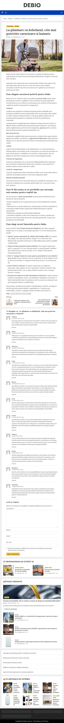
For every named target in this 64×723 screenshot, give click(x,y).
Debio (32, 5)
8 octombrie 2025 (20, 632)
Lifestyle (17, 26)
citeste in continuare (10, 609)
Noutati (6, 597)
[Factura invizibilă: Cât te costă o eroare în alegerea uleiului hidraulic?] (32, 592)
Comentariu (10, 509)
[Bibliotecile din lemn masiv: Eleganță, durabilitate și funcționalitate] (47, 700)
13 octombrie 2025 (20, 620)
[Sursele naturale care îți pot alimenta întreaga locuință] (27, 700)
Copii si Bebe (10, 26)
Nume (8, 530)
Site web (8, 542)
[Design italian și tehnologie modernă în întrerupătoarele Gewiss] (8, 641)
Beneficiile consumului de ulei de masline (22, 570)
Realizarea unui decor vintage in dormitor (15, 667)
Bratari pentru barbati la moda (52, 570)
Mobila (54, 697)
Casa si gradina (56, 695)
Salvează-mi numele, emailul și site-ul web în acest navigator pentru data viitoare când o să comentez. (30, 549)
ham (20, 293)
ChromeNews (37, 721)
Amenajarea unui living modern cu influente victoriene (19, 653)
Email (8, 536)
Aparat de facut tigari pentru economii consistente (18, 672)
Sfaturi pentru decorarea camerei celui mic (16, 658)
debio (8, 37)
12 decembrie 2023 (50, 573)
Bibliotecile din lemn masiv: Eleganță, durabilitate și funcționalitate (58, 705)
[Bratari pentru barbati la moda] (38, 570)
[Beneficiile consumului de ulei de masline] (8, 570)
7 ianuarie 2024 (20, 573)
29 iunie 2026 (13, 603)
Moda (50, 567)
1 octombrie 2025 (20, 643)
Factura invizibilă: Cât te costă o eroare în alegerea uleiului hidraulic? (32, 601)
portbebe (29, 293)
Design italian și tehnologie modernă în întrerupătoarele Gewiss (36, 642)
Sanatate (21, 567)
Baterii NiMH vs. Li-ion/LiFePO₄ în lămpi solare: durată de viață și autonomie (37, 692)
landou (23, 293)
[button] (6, 12)
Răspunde (14, 327)
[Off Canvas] (2, 12)
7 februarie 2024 (17, 37)
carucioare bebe (14, 293)
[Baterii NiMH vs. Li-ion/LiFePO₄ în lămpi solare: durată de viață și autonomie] (8, 617)
